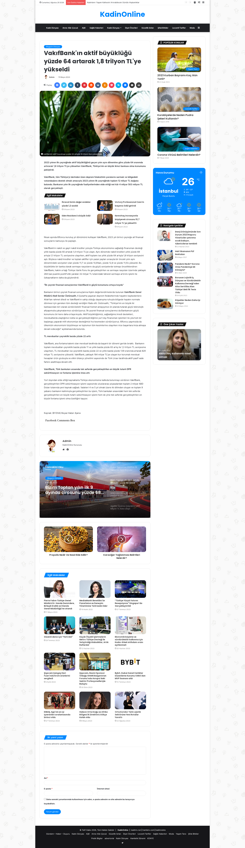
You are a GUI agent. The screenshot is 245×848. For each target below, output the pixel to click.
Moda (192, 28)
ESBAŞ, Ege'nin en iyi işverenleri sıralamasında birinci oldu (57, 714)
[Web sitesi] (64, 449)
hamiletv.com (148, 830)
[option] (95, 489)
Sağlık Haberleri (96, 28)
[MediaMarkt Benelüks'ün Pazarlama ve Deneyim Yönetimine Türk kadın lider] (95, 589)
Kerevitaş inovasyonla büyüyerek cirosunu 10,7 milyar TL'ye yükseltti (127, 219)
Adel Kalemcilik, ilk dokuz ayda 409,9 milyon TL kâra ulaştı (73, 490)
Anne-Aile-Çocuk (70, 28)
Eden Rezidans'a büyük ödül (76, 215)
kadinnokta (160, 830)
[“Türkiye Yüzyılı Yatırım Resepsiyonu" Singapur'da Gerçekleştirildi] (130, 589)
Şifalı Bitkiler (163, 28)
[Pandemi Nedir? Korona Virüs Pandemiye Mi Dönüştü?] (165, 268)
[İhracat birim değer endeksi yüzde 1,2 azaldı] (52, 205)
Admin (51, 77)
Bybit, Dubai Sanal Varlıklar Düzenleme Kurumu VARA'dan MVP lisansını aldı (130, 676)
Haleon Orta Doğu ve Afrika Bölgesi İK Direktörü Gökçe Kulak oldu (93, 714)
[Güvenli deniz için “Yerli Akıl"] (59, 625)
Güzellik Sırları (147, 28)
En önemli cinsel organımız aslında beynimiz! (176, 355)
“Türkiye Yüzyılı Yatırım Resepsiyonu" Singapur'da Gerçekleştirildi (128, 603)
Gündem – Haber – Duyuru (58, 834)
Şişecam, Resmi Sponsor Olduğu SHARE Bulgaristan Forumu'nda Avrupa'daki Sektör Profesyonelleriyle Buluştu (92, 678)
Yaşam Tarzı (181, 834)
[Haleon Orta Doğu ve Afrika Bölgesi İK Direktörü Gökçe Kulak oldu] (95, 700)
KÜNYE (150, 838)
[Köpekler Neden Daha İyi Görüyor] (165, 304)
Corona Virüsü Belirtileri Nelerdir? (178, 155)
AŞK (84, 28)
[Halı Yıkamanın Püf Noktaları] (165, 255)
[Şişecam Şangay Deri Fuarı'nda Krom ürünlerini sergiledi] (59, 661)
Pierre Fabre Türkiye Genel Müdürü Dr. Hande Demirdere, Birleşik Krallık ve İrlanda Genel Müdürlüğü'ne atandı (59, 604)
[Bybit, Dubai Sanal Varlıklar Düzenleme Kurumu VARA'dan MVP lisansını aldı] (130, 661)
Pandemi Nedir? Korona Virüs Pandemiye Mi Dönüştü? (187, 267)
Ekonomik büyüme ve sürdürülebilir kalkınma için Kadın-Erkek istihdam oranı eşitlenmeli (129, 640)
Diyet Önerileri (131, 28)
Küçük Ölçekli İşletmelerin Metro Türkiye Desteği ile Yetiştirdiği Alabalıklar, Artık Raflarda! (93, 640)
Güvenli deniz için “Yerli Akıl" (58, 636)
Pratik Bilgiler (97, 838)
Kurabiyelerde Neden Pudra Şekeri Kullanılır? (175, 116)
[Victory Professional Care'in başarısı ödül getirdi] (105, 205)
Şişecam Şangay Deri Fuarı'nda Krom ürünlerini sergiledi (57, 676)
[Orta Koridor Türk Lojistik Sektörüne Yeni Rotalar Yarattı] (130, 700)
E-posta (48, 789)
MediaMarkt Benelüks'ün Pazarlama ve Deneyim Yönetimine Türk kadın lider (93, 603)
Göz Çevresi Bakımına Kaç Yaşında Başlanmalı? (107, 2)
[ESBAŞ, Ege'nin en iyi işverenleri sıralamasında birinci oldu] (59, 700)
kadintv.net (136, 830)
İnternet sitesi (103, 789)
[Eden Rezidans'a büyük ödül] (52, 219)
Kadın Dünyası (52, 28)
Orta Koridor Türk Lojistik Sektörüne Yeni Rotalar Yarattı (128, 714)
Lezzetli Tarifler (179, 28)
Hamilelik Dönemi (137, 838)
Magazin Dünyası (53, 47)
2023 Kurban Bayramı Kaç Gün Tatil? (177, 77)
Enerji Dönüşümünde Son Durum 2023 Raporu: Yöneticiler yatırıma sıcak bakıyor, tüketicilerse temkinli (188, 237)
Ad (46, 778)
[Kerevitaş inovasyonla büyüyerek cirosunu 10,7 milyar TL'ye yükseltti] (105, 219)
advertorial (109, 838)
